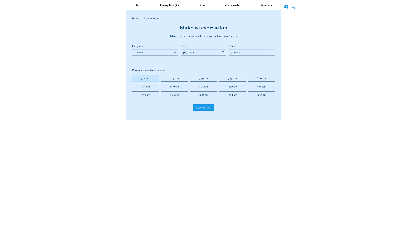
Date (183, 46)
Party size (137, 46)
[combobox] (155, 52)
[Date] (223, 52)
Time (232, 46)
